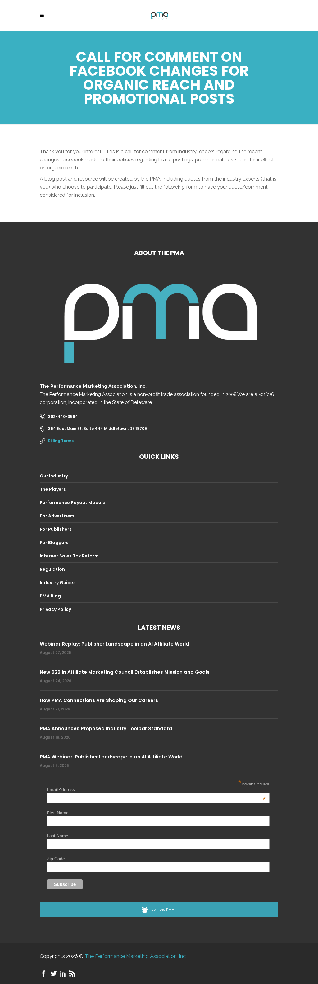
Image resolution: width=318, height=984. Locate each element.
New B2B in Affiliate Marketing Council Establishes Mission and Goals (125, 672)
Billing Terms (61, 440)
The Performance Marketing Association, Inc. (136, 956)
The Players (53, 489)
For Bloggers (54, 542)
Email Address (156, 789)
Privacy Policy (55, 609)
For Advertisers (57, 516)
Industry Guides (58, 582)
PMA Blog (50, 596)
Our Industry (54, 476)
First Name (58, 812)
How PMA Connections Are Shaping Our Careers (99, 700)
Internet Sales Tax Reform (69, 556)
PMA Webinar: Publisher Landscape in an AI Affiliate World (111, 757)
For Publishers (56, 529)
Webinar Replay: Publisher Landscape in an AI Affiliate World (114, 644)
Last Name (57, 835)
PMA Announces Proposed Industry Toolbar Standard (106, 728)
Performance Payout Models (72, 502)
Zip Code (56, 858)
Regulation (52, 569)
